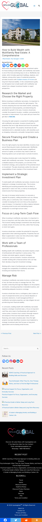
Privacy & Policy (21, 513)
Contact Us (21, 510)
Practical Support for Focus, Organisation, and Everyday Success (21, 468)
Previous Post (6, 333)
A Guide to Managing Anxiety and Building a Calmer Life (21, 472)
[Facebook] (4, 65)
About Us (21, 508)
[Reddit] (11, 65)
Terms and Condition (21, 498)
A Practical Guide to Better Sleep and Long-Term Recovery (20, 407)
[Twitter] (7, 65)
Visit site (12, 116)
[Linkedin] (15, 65)
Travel (21, 480)
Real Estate (6, 59)
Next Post (37, 333)
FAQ (21, 495)
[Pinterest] (19, 65)
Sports (21, 482)
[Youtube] (21, 361)
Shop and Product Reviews (21, 489)
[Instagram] (10, 361)
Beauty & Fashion (21, 484)
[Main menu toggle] (34, 6)
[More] (27, 65)
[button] (39, 6)
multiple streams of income (25, 79)
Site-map (21, 493)
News (21, 491)
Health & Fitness (21, 487)
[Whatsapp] (23, 65)
